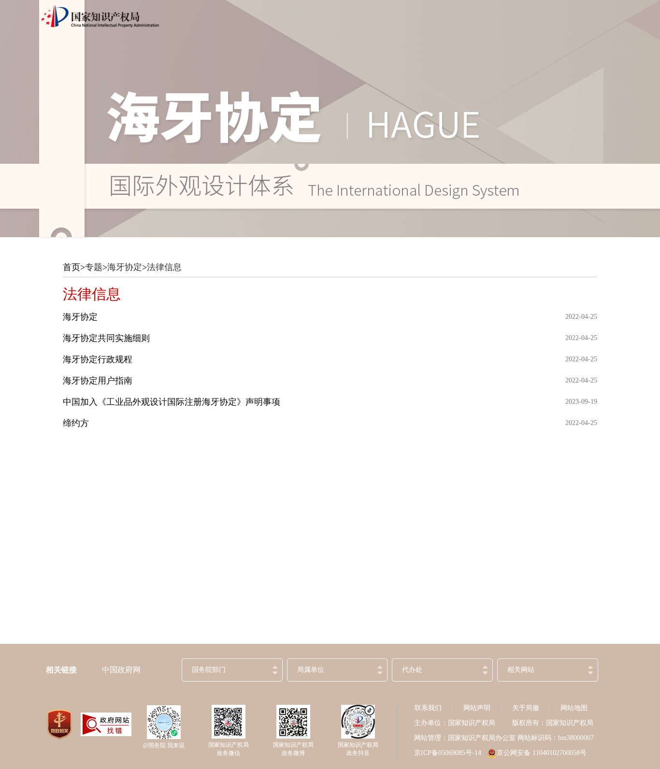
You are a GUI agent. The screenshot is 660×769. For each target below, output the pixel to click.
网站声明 (476, 708)
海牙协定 (124, 267)
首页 (71, 267)
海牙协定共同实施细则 (106, 338)
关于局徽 (525, 708)
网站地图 (574, 708)
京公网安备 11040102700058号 (542, 752)
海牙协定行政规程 (97, 359)
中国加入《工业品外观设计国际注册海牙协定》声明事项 (171, 402)
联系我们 (428, 708)
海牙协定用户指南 (97, 380)
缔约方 (76, 423)
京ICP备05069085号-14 (447, 752)
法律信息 (164, 267)
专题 (93, 267)
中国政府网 (121, 670)
